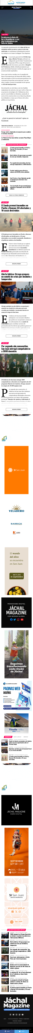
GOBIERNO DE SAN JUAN (21, 125)
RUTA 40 (4, 127)
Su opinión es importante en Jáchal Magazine (17, 1023)
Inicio (5, 1019)
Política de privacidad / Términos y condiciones (18, 1019)
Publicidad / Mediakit (17, 1021)
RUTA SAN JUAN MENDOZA (14, 127)
